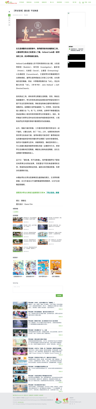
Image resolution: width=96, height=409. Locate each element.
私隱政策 (41, 395)
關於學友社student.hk (18, 395)
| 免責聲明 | (36, 395)
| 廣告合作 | (26, 395)
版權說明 (31, 395)
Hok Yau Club (21, 402)
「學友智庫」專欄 (52, 192)
